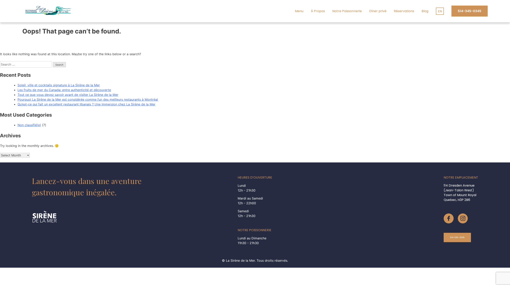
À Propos (318, 11)
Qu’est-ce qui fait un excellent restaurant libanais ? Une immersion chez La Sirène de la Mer (86, 104)
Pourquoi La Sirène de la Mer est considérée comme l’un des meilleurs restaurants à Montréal (88, 99)
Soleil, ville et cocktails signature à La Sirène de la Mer (59, 85)
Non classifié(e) (29, 125)
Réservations (404, 11)
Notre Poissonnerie (347, 11)
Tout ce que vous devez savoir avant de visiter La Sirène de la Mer (68, 95)
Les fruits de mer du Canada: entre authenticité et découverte (64, 90)
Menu (299, 11)
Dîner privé (377, 11)
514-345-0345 (469, 11)
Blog (425, 11)
